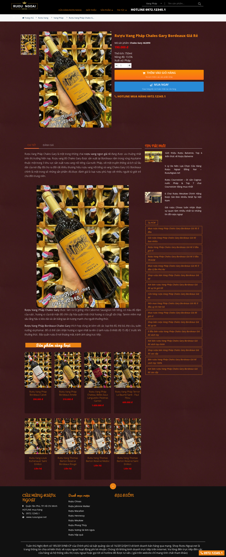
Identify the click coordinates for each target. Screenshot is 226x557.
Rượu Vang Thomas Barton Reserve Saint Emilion (127, 461)
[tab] (31, 145)
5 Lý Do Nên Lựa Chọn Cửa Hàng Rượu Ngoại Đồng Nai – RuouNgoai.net (183, 169)
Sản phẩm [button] (106, 10)
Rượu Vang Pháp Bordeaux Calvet (38, 393)
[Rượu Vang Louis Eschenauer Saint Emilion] (38, 436)
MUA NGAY (159, 86)
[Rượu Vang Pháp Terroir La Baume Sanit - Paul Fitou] (127, 370)
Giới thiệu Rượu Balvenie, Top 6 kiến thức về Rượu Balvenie (183, 154)
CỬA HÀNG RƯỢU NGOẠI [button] (70, 10)
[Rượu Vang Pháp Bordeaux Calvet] (38, 370)
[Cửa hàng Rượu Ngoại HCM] (24, 5)
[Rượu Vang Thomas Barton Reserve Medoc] (97, 436)
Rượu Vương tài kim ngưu (81, 529)
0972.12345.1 (213, 553)
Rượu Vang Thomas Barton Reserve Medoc (97, 459)
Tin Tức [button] (121, 10)
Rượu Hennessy (76, 515)
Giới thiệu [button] (91, 10)
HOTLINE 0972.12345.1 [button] (148, 9)
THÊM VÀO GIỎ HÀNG (161, 74)
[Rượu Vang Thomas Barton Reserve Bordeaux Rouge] (67, 436)
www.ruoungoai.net (36, 517)
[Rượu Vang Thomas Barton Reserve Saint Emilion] (127, 436)
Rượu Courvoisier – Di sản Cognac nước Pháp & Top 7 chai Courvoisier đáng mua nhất (183, 183)
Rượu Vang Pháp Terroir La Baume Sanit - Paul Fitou (127, 394)
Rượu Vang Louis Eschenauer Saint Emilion (38, 461)
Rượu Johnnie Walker (79, 506)
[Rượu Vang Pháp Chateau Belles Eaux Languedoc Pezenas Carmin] (97, 370)
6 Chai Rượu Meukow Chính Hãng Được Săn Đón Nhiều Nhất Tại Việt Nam (183, 197)
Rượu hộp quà (75, 534)
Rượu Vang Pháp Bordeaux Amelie (68, 393)
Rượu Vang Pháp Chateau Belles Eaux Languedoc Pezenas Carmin (97, 396)
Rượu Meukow (75, 520)
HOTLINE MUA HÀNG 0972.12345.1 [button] (141, 96)
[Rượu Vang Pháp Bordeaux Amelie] (67, 370)
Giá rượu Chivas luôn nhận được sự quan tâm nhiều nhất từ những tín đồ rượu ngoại (183, 211)
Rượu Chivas (74, 501)
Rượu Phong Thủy (77, 525)
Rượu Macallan (76, 510)
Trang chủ (29, 17)
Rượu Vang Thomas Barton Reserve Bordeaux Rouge (68, 461)
